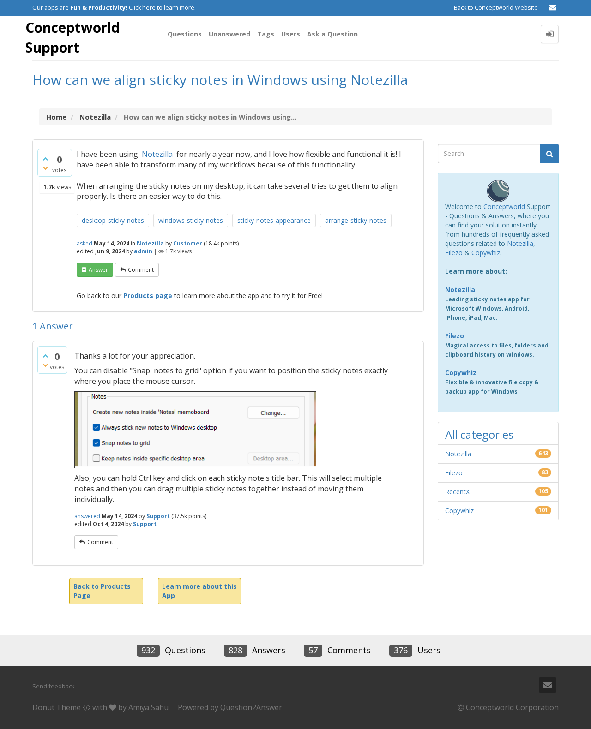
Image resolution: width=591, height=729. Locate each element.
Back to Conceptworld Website (496, 8)
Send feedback (53, 686)
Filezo (454, 252)
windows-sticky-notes (190, 220)
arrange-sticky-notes (355, 220)
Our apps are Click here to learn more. (114, 8)
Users (290, 34)
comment (141, 270)
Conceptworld (504, 206)
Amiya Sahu (148, 707)
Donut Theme (56, 707)
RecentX (457, 491)
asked (84, 243)
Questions (185, 34)
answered (87, 516)
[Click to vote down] (45, 167)
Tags (265, 34)
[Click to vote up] (45, 158)
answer (98, 270)
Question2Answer (251, 707)
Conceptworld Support (72, 37)
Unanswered (229, 34)
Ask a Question (332, 34)
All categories (479, 434)
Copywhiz (485, 252)
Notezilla (157, 154)
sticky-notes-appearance (274, 220)
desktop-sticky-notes (113, 220)
